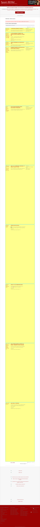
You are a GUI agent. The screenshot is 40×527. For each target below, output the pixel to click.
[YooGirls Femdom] (20, 501)
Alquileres (7, 9)
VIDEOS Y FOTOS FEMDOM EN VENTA (17, 284)
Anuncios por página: (23, 463)
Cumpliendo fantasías (17, 9)
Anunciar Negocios (11, 9)
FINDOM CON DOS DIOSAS (15, 225)
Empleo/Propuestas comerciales (32, 9)
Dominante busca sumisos (24, 9)
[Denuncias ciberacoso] (35, 512)
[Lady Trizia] (20, 474)
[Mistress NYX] (20, 497)
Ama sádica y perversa (15, 403)
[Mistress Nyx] (20, 472)
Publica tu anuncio (20, 12)
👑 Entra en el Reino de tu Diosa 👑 (17, 28)
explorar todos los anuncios (25, 21)
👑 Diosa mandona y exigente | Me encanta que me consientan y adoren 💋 (17, 34)
